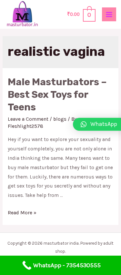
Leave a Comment (28, 119)
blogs (59, 119)
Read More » (22, 213)
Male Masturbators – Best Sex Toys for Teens (57, 94)
